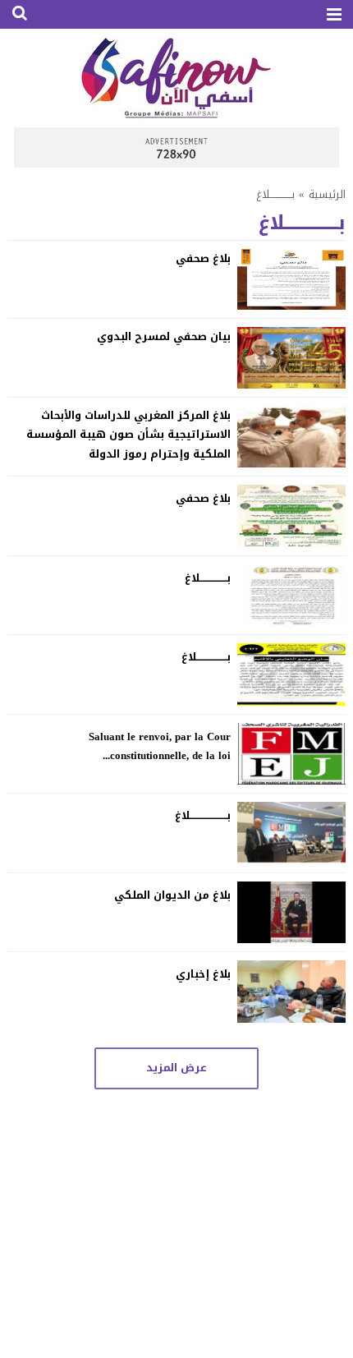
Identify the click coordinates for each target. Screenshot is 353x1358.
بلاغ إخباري (203, 974)
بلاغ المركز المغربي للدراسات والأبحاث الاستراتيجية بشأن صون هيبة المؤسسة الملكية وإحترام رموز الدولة (128, 434)
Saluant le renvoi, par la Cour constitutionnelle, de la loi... (160, 746)
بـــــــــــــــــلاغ (208, 578)
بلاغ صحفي (203, 258)
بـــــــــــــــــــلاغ (206, 657)
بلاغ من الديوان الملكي (172, 895)
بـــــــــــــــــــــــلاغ (203, 815)
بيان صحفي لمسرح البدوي (164, 336)
